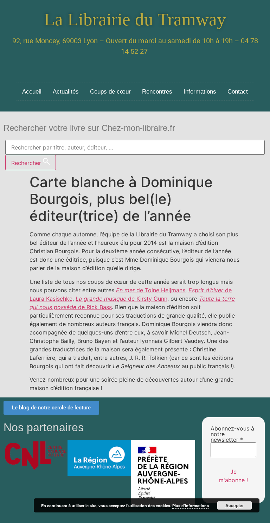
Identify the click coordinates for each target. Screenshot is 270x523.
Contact (237, 91)
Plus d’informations (190, 505)
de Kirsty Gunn (121, 298)
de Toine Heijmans (150, 290)
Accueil (31, 91)
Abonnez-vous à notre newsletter (232, 434)
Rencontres (157, 91)
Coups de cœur (110, 91)
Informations (200, 91)
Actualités (66, 91)
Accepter (234, 505)
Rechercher (27, 162)
